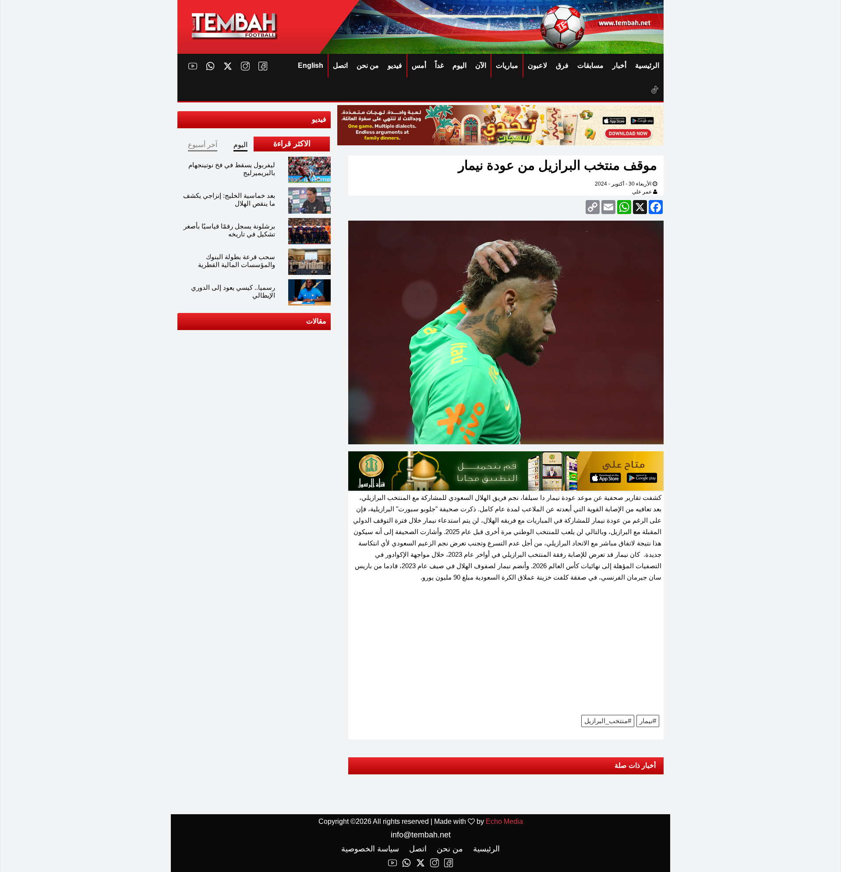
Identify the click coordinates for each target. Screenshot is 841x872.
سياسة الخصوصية (370, 848)
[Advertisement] (505, 651)
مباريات (507, 65)
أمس (419, 65)
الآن (480, 65)
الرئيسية (647, 65)
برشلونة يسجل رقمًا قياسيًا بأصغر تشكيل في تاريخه (229, 230)
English (310, 65)
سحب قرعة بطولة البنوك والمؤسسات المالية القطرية (236, 260)
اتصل (340, 65)
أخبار (619, 65)
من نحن (368, 65)
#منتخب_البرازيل (607, 720)
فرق (562, 65)
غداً (439, 65)
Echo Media (504, 821)
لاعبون (537, 65)
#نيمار (648, 720)
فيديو (395, 65)
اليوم (459, 65)
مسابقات (590, 65)
